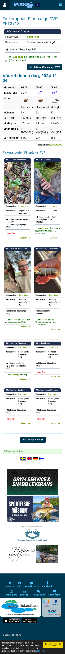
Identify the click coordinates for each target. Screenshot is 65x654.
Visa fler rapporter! (31, 439)
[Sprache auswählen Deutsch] (36, 459)
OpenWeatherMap (55, 145)
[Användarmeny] (5, 5)
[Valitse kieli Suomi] (42, 459)
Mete (55, 206)
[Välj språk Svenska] (23, 459)
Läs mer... (24, 238)
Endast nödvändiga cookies (53, 644)
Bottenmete (24, 347)
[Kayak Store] (33, 482)
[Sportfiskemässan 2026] (33, 509)
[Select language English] (29, 459)
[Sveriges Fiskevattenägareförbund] (32, 534)
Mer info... (41, 651)
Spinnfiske (33, 36)
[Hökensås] (32, 554)
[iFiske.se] (23, 5)
